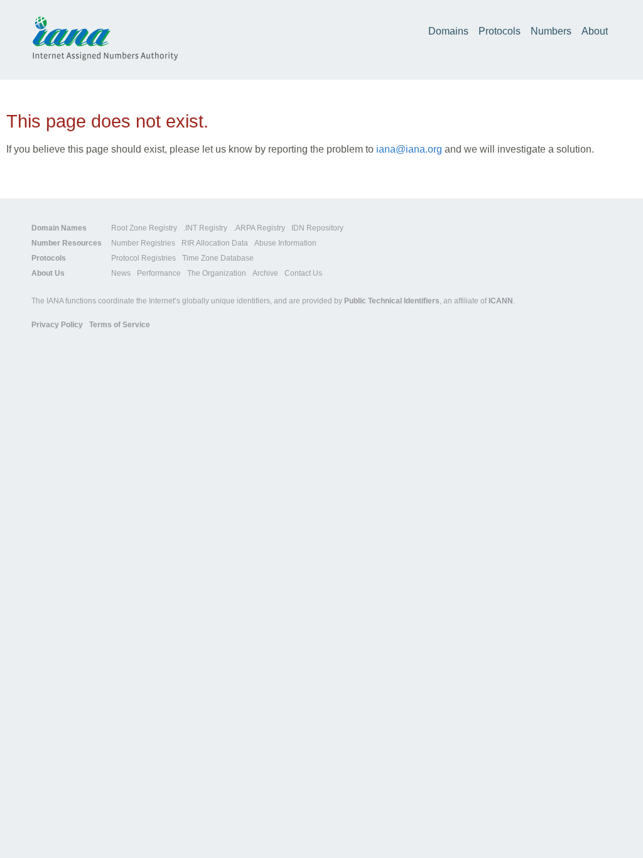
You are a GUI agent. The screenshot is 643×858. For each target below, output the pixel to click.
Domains (448, 31)
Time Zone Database (218, 258)
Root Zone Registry (144, 228)
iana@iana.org (409, 149)
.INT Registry (205, 228)
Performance (159, 273)
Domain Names (59, 228)
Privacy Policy (57, 324)
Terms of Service (119, 324)
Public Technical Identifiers (392, 300)
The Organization (216, 273)
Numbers (551, 31)
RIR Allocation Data (214, 243)
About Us (48, 273)
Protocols (499, 31)
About (594, 31)
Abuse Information (285, 243)
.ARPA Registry (259, 228)
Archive (265, 273)
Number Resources (66, 243)
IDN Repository (317, 228)
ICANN (501, 300)
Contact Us (303, 273)
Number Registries (143, 243)
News (121, 273)
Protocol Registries (143, 258)
